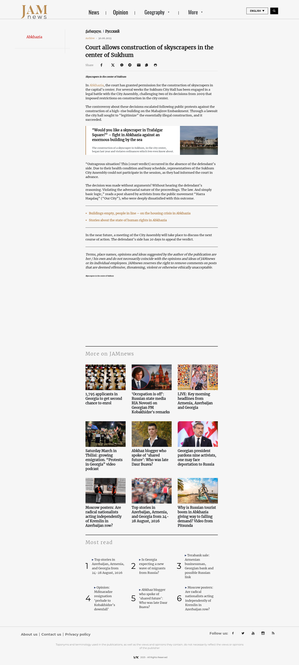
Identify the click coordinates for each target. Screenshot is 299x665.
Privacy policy (77, 634)
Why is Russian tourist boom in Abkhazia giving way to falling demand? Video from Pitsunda (197, 516)
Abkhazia (34, 37)
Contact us (51, 634)
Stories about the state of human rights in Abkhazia (128, 220)
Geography (154, 12)
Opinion (120, 12)
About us (29, 634)
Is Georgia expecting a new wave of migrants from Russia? (152, 566)
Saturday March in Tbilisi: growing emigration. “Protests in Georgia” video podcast (104, 460)
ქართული (93, 31)
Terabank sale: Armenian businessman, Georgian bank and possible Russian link (199, 566)
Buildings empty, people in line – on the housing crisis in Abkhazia (140, 213)
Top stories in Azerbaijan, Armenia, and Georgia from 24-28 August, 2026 (150, 514)
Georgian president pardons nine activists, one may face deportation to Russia (197, 457)
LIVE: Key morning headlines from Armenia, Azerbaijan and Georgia (195, 401)
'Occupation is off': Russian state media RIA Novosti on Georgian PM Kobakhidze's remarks (151, 403)
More (193, 12)
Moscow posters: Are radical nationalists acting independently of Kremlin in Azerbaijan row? (103, 516)
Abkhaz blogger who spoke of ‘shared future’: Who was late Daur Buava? (150, 457)
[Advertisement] (151, 311)
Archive (91, 38)
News (94, 12)
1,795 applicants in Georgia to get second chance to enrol (103, 398)
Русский (112, 31)
